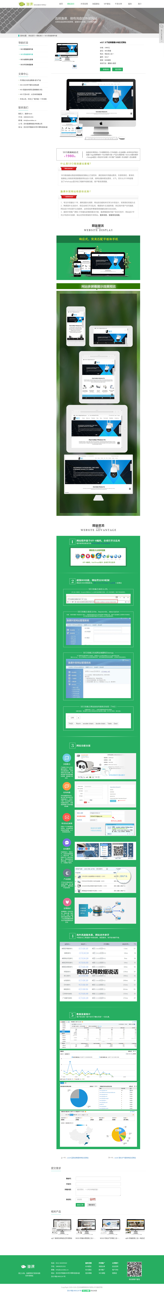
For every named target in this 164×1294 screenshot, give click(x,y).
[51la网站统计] (86, 1291)
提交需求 (118, 69)
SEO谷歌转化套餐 (26, 59)
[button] (75, 4)
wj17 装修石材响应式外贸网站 (61, 1238)
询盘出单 (102, 1266)
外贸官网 (84, 4)
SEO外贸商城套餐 (26, 64)
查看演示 (106, 69)
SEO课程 (102, 1273)
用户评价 (115, 1270)
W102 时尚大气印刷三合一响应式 (110, 1238)
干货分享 (118, 4)
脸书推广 (102, 1270)
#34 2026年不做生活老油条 (29, 85)
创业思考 (115, 1266)
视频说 (114, 1273)
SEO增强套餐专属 (26, 49)
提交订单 (80, 1205)
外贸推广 (102, 1263)
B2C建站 (88, 1270)
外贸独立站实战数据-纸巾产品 (30, 80)
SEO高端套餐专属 (50, 36)
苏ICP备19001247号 (74, 1291)
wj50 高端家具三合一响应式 (135, 1238)
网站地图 (94, 1291)
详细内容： (68, 1189)
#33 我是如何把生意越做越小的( (31, 90)
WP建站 (107, 4)
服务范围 (88, 1263)
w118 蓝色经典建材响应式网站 (77, 1158)
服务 (130, 4)
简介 (140, 4)
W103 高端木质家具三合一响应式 (86, 1238)
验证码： (69, 1199)
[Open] (161, 33)
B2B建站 (88, 1266)
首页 (61, 4)
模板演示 (71, 4)
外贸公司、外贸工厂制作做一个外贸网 (33, 99)
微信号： (69, 1178)
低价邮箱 (88, 1273)
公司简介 (115, 1263)
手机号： (69, 1184)
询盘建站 (95, 4)
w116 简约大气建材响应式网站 (125, 1158)
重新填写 (92, 1205)
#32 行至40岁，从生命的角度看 (31, 94)
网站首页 (31, 36)
